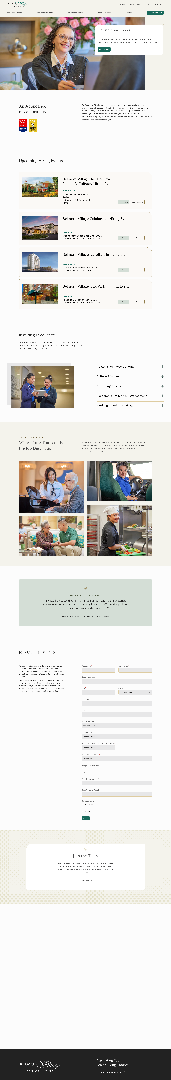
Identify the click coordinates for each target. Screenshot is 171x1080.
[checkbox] (117, 771)
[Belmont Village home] (17, 4)
